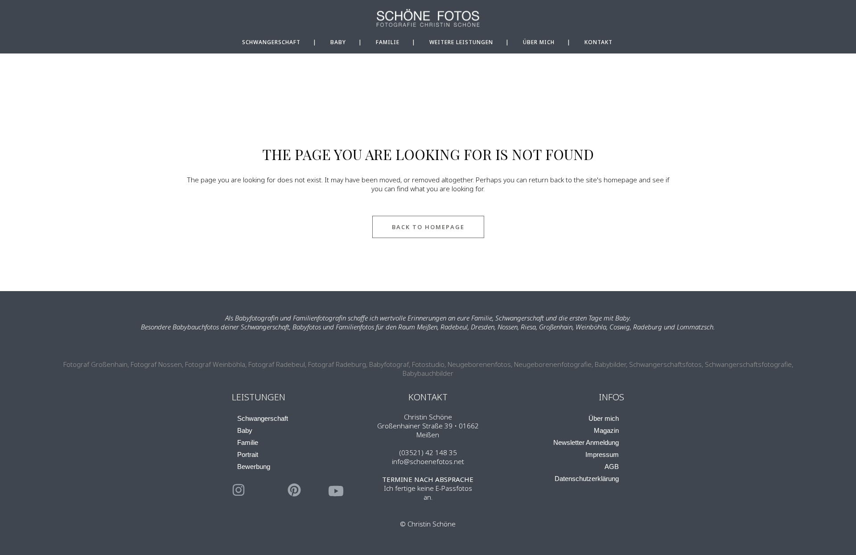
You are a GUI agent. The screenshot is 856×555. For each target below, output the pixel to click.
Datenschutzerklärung (587, 478)
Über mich (603, 418)
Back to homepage (428, 227)
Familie (247, 442)
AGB (612, 466)
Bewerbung (253, 466)
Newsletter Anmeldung (586, 442)
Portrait (247, 454)
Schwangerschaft (262, 418)
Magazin (606, 430)
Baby (244, 430)
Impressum (602, 454)
